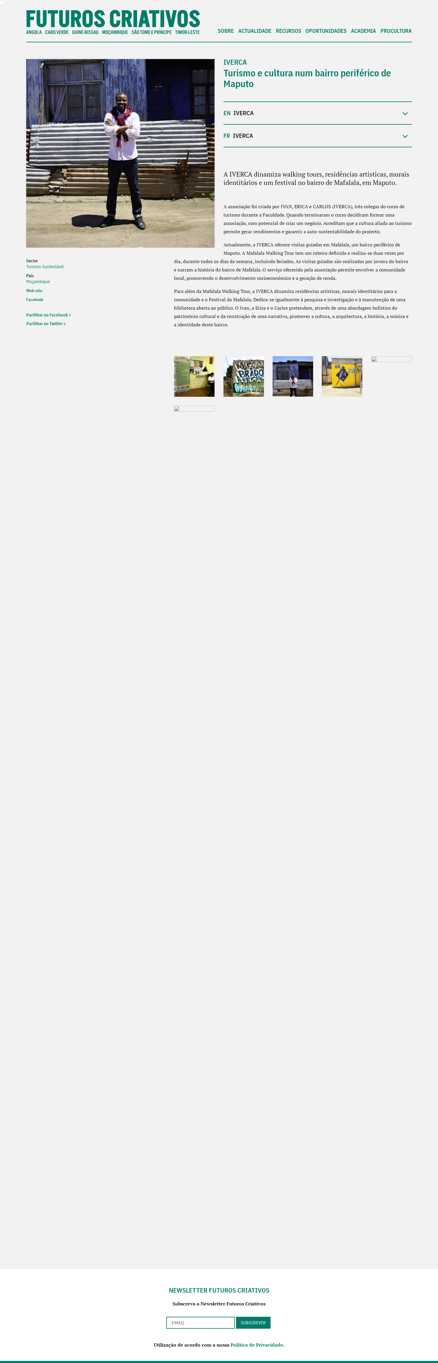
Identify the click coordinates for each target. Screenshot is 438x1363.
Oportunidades (326, 31)
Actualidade (254, 31)
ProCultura (396, 31)
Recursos (288, 31)
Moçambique (38, 281)
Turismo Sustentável (45, 266)
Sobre (226, 31)
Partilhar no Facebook (47, 315)
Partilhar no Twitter (44, 323)
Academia (363, 31)
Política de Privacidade (257, 1345)
